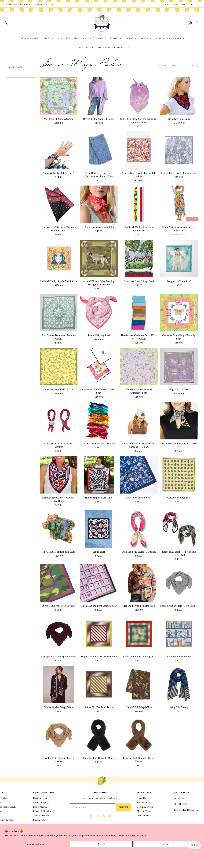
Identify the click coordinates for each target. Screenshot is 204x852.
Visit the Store (143, 802)
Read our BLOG (144, 815)
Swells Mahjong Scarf (98, 335)
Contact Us (179, 798)
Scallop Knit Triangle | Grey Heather (178, 605)
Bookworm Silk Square (179, 656)
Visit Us (194, 5)
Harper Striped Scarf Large (98, 497)
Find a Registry (40, 807)
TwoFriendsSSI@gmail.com (187, 810)
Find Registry (170, 5)
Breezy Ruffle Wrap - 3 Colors (98, 119)
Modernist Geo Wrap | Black (58, 707)
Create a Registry (41, 802)
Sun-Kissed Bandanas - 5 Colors (98, 443)
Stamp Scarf (99, 551)
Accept (101, 844)
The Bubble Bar (81, 47)
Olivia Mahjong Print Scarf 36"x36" (98, 605)
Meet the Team (143, 811)
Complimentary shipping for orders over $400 (30, 5)
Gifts (145, 38)
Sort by (162, 65)
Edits (47, 38)
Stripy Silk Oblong (178, 707)
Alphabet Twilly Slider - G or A (59, 173)
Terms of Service (41, 815)
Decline (166, 844)
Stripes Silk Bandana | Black (98, 707)
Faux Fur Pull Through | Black (98, 758)
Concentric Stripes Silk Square (138, 656)
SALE (130, 47)
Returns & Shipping (42, 811)
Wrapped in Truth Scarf (179, 281)
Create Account (40, 798)
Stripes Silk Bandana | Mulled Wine (99, 656)
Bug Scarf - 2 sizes (178, 389)
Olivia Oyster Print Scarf (138, 497)
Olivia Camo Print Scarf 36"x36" (58, 605)
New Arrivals (29, 38)
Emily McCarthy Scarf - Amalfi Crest (58, 281)
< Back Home (14, 67)
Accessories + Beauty (104, 38)
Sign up (123, 807)
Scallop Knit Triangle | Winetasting (58, 656)
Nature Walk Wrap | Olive (139, 707)
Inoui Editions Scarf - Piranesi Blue (179, 173)
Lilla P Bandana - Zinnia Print (99, 227)
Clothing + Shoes (70, 38)
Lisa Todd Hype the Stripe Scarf (139, 605)
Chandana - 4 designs (179, 119)
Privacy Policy (138, 835)
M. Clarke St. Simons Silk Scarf (59, 551)
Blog (183, 5)
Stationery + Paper (169, 38)
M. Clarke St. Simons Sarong (58, 119)
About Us (141, 798)
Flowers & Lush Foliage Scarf (139, 281)
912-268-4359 (180, 804)
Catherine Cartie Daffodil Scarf (58, 389)
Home (130, 38)
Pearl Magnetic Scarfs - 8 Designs (139, 551)
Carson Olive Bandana (178, 497)
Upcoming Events (110, 47)
